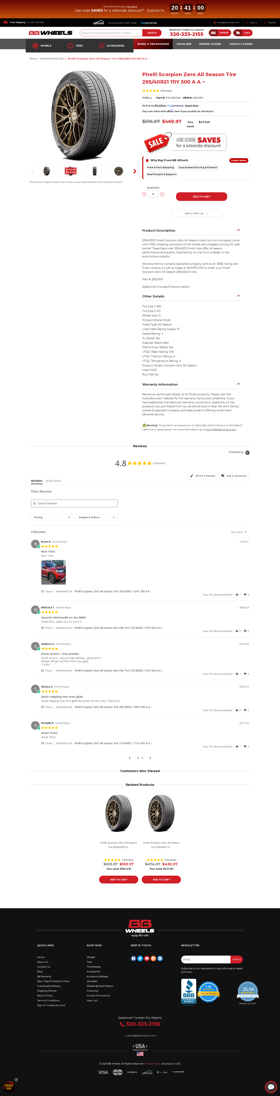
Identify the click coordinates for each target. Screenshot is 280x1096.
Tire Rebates (94, 966)
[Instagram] (153, 958)
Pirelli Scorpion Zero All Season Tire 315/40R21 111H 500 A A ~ (113, 743)
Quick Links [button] (45, 945)
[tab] (202, 476)
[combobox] (52, 517)
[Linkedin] (160, 958)
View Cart (92, 1000)
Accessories (115, 45)
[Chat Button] (271, 1087)
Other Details (153, 296)
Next (133, 171)
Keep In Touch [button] (141, 945)
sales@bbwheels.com (228, 22)
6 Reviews (166, 90)
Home (40, 957)
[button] (220, 32)
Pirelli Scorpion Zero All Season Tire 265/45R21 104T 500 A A (112, 591)
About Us (42, 962)
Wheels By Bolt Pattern (100, 986)
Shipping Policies (47, 990)
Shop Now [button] (94, 945)
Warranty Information (160, 384)
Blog (39, 971)
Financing (92, 990)
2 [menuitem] (142, 758)
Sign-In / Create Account (51, 1005)
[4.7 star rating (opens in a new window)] (208, 989)
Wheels (46, 45)
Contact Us (43, 966)
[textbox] (248, 534)
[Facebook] (133, 958)
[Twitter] (140, 958)
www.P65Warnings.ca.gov (221, 429)
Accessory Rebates (97, 976)
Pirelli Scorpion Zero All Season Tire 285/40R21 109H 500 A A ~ (113, 707)
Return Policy (45, 995)
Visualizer (92, 981)
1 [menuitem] (138, 758)
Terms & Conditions (48, 1000)
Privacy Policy (152, 1063)
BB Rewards (44, 976)
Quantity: (153, 187)
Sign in (254, 22)
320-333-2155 (186, 34)
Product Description (158, 230)
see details (132, 6)
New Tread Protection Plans (53, 981)
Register (272, 22)
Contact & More (240, 44)
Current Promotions (98, 995)
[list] (145, 573)
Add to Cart (118, 879)
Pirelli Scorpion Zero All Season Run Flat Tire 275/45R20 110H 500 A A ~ (118, 628)
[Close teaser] (16, 1080)
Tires (79, 45)
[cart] (237, 32)
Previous (31, 171)
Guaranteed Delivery (49, 986)
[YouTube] (147, 958)
